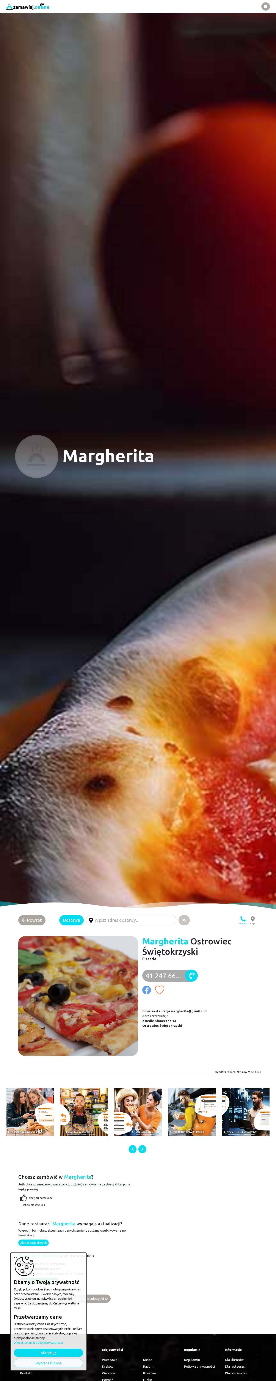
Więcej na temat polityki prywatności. (38, 1342)
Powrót (34, 920)
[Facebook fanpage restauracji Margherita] (148, 988)
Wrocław (108, 1373)
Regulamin (192, 1360)
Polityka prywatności (199, 1366)
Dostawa (71, 920)
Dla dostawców (236, 1373)
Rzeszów (150, 1373)
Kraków (107, 1366)
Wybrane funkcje (48, 1363)
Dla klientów (234, 1360)
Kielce (147, 1360)
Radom (148, 1366)
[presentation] (132, 1149)
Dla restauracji (235, 1366)
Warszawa (109, 1360)
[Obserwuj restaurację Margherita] (161, 988)
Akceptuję (48, 1353)
